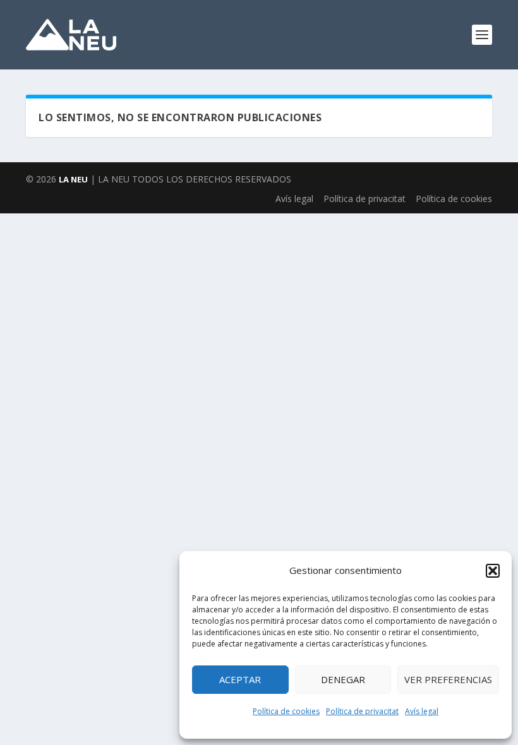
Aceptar (240, 679)
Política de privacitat (362, 711)
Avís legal (421, 711)
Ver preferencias (448, 679)
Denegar (343, 679)
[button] (492, 570)
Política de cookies (286, 711)
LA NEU (73, 179)
